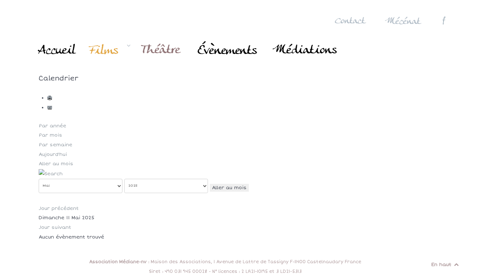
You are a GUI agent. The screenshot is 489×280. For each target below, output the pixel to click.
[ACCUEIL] (57, 49)
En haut (442, 264)
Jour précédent (59, 208)
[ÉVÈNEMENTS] (228, 49)
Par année (52, 126)
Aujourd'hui (53, 154)
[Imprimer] (50, 98)
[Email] (50, 107)
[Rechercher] (51, 173)
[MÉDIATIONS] (305, 49)
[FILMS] (109, 49)
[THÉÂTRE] (162, 49)
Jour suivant (55, 227)
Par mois (50, 135)
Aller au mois (56, 164)
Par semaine (55, 145)
